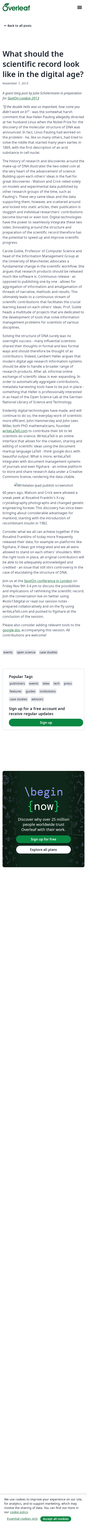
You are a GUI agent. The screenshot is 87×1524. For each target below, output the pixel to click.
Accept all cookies (56, 1519)
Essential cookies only (22, 1519)
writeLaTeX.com (15, 431)
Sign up (46, 722)
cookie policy (19, 1512)
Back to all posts (17, 26)
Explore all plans (43, 849)
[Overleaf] (16, 7)
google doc (11, 630)
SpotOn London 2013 (23, 98)
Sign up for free (43, 839)
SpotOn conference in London (48, 581)
